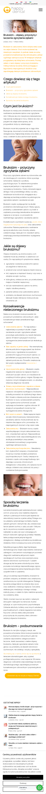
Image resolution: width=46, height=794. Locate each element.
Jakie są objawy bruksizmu (16, 94)
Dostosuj (23, 783)
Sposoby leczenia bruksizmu (17, 101)
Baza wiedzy (19, 42)
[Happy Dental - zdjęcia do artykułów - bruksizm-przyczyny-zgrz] (20, 26)
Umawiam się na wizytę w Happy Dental (23, 676)
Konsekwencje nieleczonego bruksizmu (21, 97)
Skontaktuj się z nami (11, 654)
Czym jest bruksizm (13, 87)
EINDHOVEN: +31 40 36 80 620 (31, 3)
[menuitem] (17, 2)
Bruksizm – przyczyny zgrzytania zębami (22, 90)
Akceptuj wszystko (23, 777)
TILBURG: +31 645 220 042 (16, 3)
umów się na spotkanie (30, 654)
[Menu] (39, 9)
